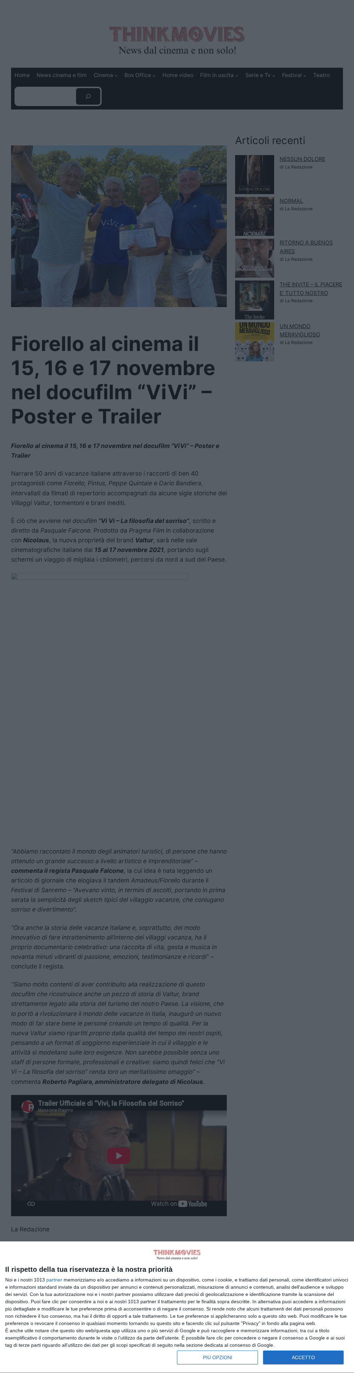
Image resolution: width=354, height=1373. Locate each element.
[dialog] (177, 1307)
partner (54, 1279)
